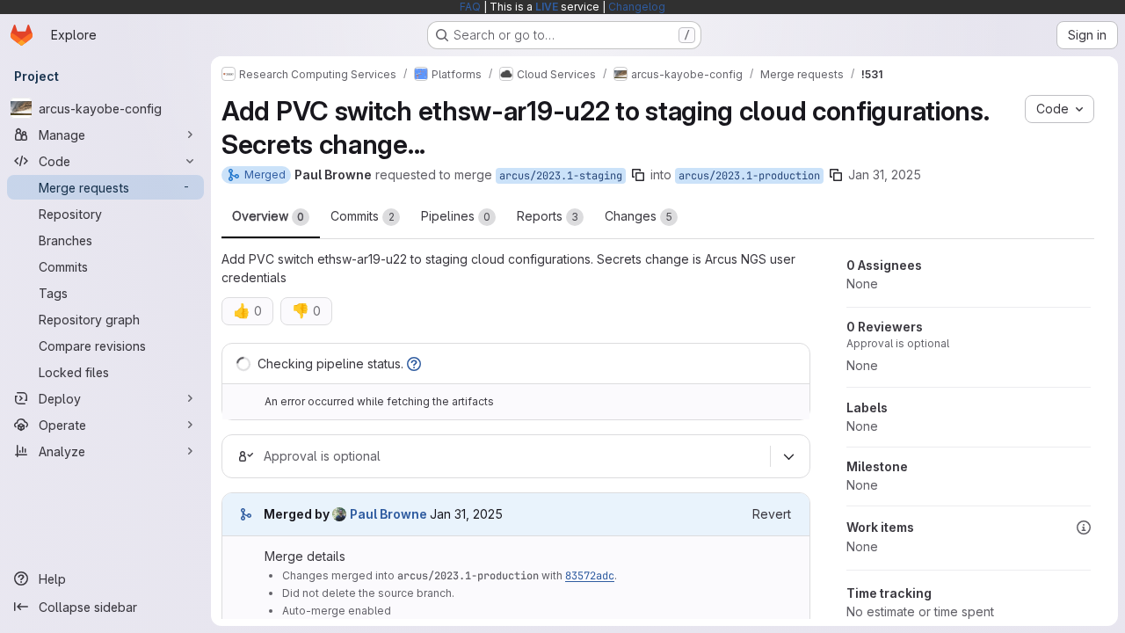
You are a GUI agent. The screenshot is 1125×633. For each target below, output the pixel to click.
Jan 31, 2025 (884, 174)
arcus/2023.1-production (749, 176)
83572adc (589, 576)
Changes (638, 215)
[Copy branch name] (638, 175)
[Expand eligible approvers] (788, 456)
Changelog (636, 6)
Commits (362, 215)
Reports (547, 215)
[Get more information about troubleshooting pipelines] (414, 363)
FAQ (470, 6)
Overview (268, 215)
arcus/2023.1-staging (560, 176)
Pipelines (455, 215)
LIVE (546, 6)
